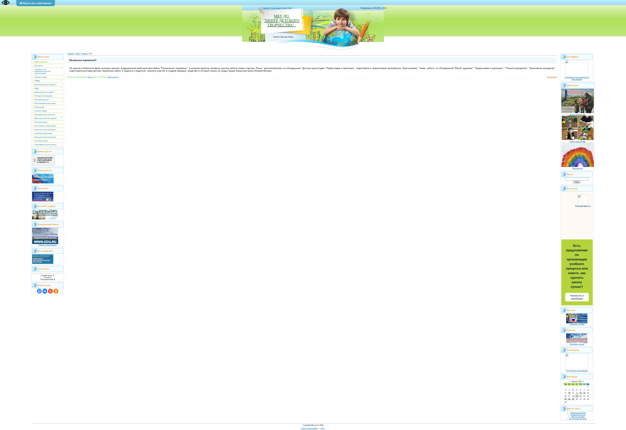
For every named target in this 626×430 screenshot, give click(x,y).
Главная (265, 8)
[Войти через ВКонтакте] (44, 291)
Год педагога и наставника (577, 371)
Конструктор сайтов (309, 428)
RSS (290, 8)
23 (565, 399)
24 (569, 399)
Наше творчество (577, 115)
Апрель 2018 (577, 381)
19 (577, 396)
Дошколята (577, 168)
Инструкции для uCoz (578, 419)
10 (569, 393)
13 (580, 393)
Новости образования (48, 245)
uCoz (322, 428)
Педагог (90, 77)
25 (573, 399)
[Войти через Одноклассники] (55, 291)
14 (584, 393)
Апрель (85, 54)
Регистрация (276, 8)
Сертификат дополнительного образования (576, 78)
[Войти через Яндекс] (50, 291)
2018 (78, 54)
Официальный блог (578, 413)
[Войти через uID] (39, 291)
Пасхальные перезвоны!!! (82, 60)
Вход (285, 8)
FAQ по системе (578, 417)
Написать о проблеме (577, 297)
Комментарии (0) (113, 77)
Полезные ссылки (576, 324)
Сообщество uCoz (578, 415)
